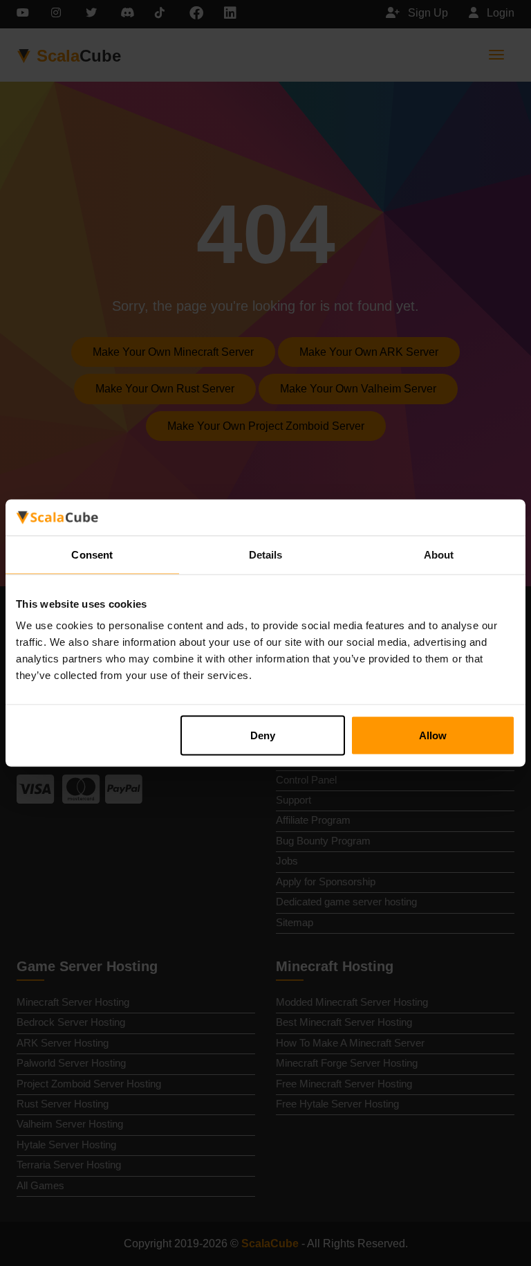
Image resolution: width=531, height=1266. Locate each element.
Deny (262, 735)
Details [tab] (266, 554)
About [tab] (439, 554)
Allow (433, 735)
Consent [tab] (92, 554)
